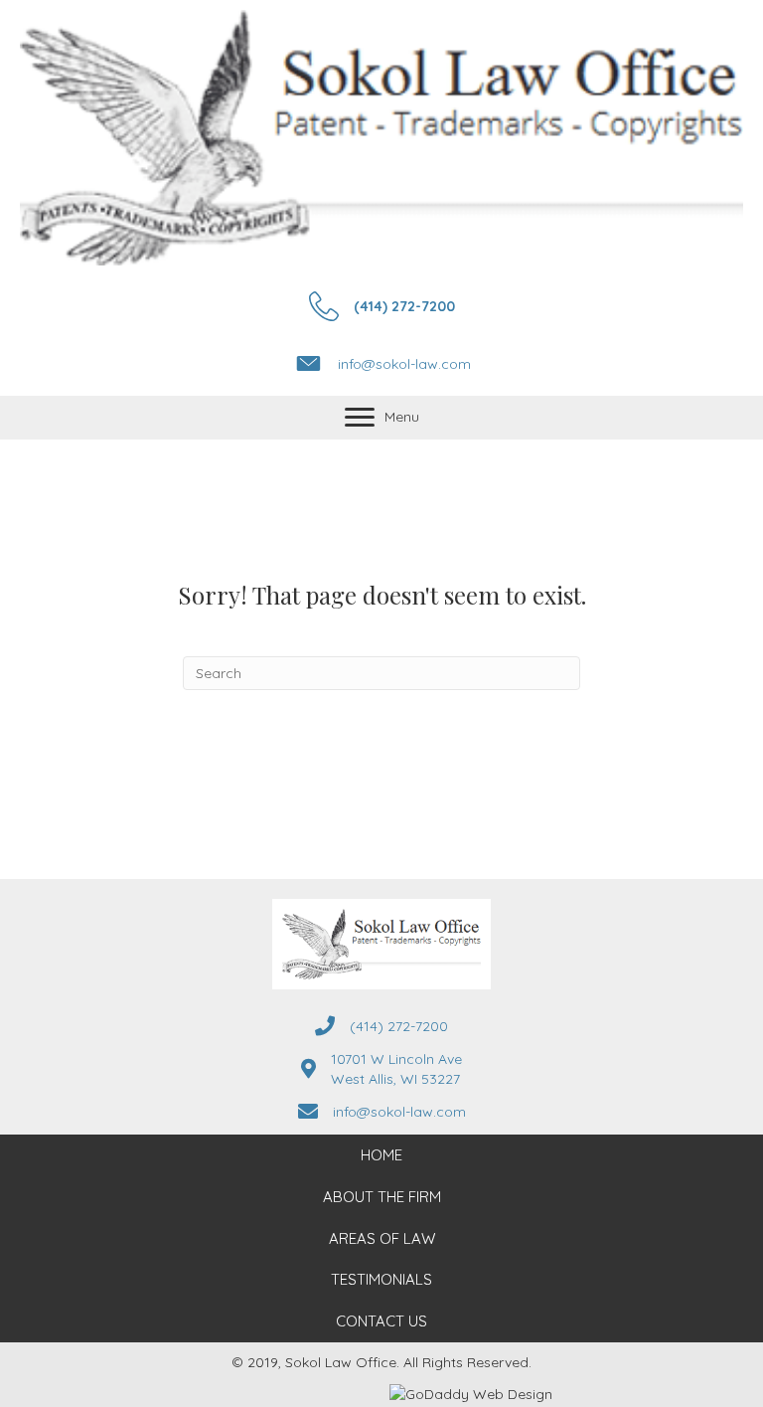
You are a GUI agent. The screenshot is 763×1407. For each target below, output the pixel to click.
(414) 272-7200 (404, 306)
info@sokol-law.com (404, 364)
